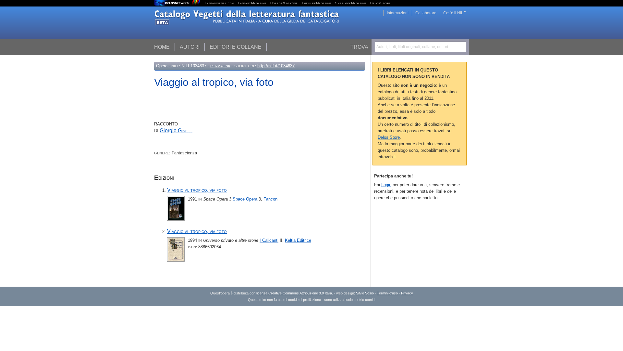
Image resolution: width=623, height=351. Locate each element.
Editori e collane (236, 47)
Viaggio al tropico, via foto (197, 190)
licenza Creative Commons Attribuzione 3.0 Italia (294, 293)
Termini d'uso (387, 293)
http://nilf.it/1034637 (276, 65)
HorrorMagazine (284, 3)
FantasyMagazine (252, 3)
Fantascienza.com (219, 3)
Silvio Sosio (365, 293)
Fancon (270, 199)
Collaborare (425, 13)
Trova (359, 47)
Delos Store (389, 137)
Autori (190, 47)
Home (162, 47)
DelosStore (380, 3)
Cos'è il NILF (454, 13)
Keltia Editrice (298, 240)
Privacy (407, 293)
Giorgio (176, 130)
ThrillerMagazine (316, 3)
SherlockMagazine (350, 3)
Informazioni (398, 13)
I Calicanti (269, 240)
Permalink (220, 66)
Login (386, 184)
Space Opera (245, 199)
